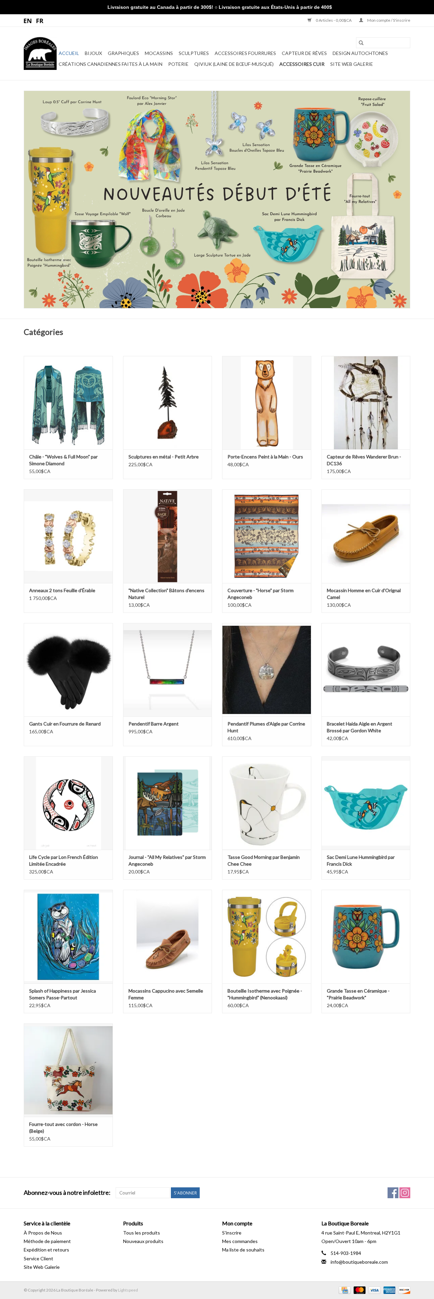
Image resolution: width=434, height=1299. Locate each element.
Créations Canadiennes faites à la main (110, 64)
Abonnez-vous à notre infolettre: (67, 1192)
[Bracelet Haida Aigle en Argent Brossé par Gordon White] (366, 669)
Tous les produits (141, 1233)
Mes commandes (240, 1241)
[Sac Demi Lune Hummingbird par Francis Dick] (366, 803)
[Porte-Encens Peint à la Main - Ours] (266, 402)
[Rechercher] (361, 42)
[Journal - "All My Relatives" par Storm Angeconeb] (167, 803)
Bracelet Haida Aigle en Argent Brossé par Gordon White (359, 727)
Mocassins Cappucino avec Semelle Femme (166, 994)
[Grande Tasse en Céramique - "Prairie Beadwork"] (366, 936)
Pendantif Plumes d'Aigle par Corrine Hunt (266, 727)
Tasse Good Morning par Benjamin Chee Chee (264, 860)
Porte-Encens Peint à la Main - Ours (265, 456)
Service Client (38, 1258)
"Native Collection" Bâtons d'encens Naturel (166, 593)
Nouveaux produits (143, 1241)
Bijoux (93, 53)
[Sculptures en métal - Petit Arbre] (167, 402)
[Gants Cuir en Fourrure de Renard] (68, 669)
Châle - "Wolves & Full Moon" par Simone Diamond (63, 460)
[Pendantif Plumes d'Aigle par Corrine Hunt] (266, 669)
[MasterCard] (358, 1289)
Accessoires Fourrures (245, 53)
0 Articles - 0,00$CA (333, 20)
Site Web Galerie (351, 64)
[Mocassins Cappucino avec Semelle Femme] (167, 936)
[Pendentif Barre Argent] (167, 669)
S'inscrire (231, 1233)
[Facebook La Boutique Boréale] (393, 1192)
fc (40, 20)
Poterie (178, 64)
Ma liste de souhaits (243, 1250)
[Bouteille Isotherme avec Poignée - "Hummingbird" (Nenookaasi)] (266, 936)
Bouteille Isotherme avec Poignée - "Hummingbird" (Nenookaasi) (265, 994)
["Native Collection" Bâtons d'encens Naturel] (167, 536)
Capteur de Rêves (304, 53)
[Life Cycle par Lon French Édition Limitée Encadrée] (68, 803)
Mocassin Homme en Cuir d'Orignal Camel (364, 593)
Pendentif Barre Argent (154, 724)
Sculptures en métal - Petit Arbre (164, 456)
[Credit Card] (343, 1289)
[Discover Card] (403, 1289)
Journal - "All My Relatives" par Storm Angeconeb (167, 860)
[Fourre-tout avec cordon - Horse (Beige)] (68, 1070)
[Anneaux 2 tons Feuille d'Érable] (68, 536)
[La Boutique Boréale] (40, 53)
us (28, 20)
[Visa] (373, 1289)
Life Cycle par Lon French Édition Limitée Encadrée (63, 860)
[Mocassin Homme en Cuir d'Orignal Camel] (366, 536)
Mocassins (159, 53)
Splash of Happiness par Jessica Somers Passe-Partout (62, 994)
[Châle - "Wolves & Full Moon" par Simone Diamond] (68, 402)
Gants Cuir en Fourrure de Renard (65, 724)
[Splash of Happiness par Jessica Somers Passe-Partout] (68, 936)
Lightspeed (128, 1290)
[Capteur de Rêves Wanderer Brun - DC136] (366, 402)
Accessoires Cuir (301, 64)
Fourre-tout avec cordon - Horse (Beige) (63, 1127)
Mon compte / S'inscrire (388, 20)
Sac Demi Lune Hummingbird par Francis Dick (361, 860)
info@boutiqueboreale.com (359, 1262)
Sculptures (194, 53)
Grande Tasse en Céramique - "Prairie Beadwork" (358, 994)
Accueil (69, 53)
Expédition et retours (46, 1250)
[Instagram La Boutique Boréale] (404, 1192)
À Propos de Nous (43, 1233)
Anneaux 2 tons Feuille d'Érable (62, 590)
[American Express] (388, 1289)
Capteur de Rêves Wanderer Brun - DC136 (364, 460)
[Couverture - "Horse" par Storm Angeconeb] (266, 536)
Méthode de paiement (47, 1241)
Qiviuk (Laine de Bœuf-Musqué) (234, 64)
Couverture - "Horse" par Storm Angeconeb (261, 593)
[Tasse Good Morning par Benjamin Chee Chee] (266, 803)
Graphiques (123, 53)
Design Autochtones (360, 53)
